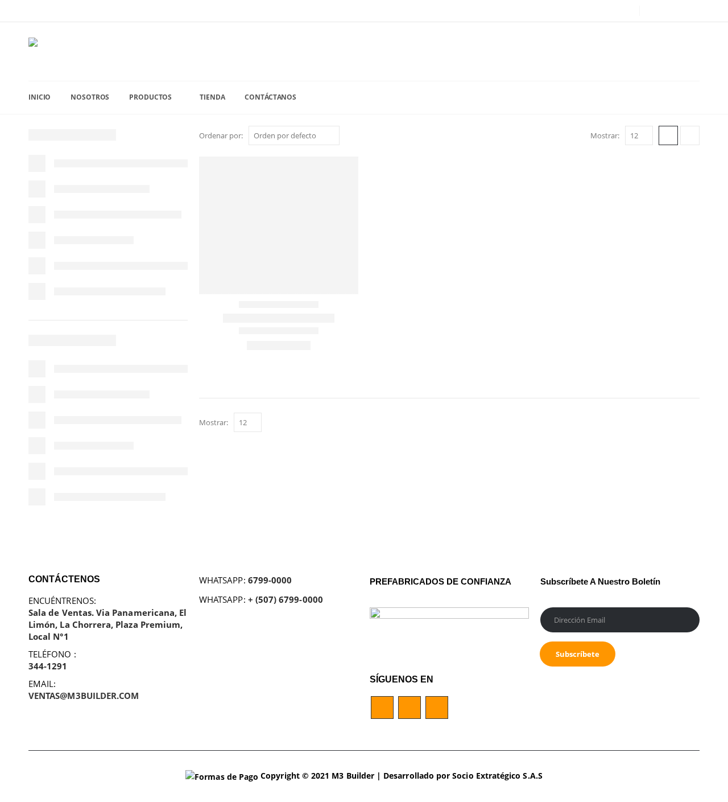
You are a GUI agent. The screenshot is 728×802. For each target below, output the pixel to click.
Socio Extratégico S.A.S (497, 776)
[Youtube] (674, 10)
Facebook (382, 707)
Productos (150, 97)
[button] (668, 135)
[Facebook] (655, 10)
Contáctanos (270, 97)
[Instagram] (691, 10)
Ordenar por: (221, 135)
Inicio (39, 97)
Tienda (212, 97)
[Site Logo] (73, 51)
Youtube (409, 707)
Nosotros (90, 97)
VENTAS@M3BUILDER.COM (83, 695)
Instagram (436, 707)
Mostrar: (604, 135)
